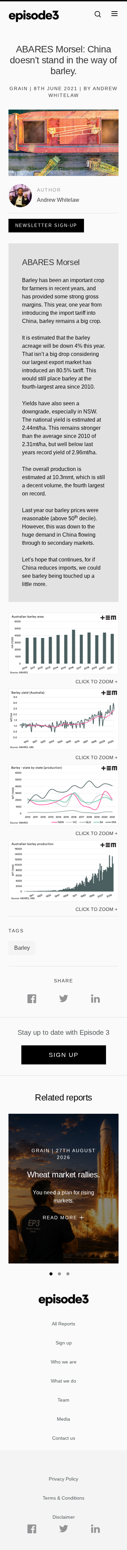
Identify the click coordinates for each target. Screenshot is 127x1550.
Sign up (64, 1054)
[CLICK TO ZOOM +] (63, 672)
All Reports (63, 1323)
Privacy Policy (63, 1479)
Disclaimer (63, 1517)
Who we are (64, 1362)
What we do (63, 1381)
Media (63, 1419)
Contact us (63, 1438)
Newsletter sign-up (46, 225)
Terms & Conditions (63, 1498)
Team (63, 1400)
